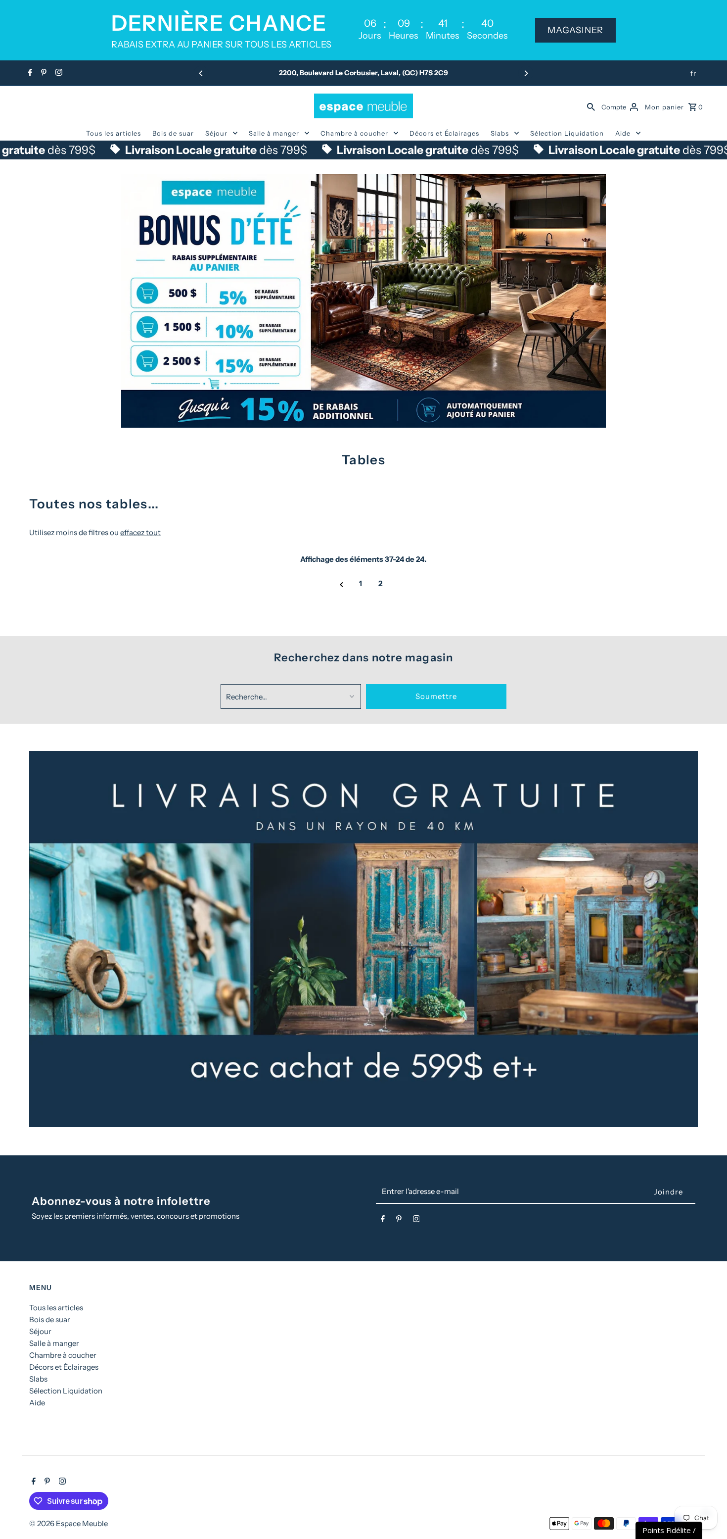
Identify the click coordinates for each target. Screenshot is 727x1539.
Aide (623, 133)
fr (693, 73)
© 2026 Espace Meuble (68, 1523)
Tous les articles (113, 133)
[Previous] (201, 73)
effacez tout (140, 532)
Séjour (216, 133)
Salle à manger (274, 133)
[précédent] (341, 584)
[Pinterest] (42, 73)
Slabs (500, 133)
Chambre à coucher (354, 133)
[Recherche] (591, 106)
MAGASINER (575, 30)
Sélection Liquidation (567, 133)
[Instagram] (57, 73)
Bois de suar (173, 133)
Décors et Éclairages (444, 133)
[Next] (525, 73)
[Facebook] (29, 73)
